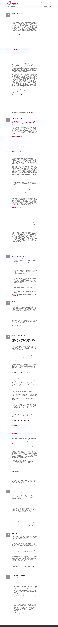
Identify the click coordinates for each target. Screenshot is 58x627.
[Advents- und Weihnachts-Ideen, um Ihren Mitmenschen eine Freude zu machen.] (8, 256)
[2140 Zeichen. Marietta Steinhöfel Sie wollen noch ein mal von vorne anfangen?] (8, 577)
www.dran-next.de (31, 112)
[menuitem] (35, 2)
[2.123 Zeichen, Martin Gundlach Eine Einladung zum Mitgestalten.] (8, 491)
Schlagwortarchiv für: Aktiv (10, 6)
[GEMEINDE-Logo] (12, 2)
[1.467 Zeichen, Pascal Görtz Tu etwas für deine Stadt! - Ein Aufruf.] (8, 303)
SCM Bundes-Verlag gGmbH (13, 625)
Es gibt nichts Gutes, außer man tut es (20, 255)
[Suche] (51, 2)
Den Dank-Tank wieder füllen (18, 335)
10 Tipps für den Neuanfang (18, 575)
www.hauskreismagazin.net (18, 248)
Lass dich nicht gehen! (17, 13)
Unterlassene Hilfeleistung (18, 533)
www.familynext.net (32, 566)
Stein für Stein (15, 301)
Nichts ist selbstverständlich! (18, 490)
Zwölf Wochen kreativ (17, 118)
